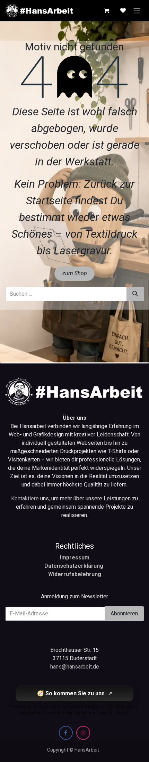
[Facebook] (66, 733)
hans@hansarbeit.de (74, 666)
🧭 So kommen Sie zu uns (74, 693)
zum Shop (74, 273)
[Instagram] (83, 733)
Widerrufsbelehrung (74, 574)
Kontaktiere (25, 498)
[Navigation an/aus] (137, 10)
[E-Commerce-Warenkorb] (106, 10)
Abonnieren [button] (124, 613)
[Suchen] (135, 294)
